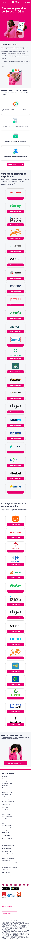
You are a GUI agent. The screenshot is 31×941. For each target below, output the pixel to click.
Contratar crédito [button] (15, 524)
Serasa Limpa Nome (6, 814)
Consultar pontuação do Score (8, 781)
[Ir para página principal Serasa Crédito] (15, 2)
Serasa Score (5, 812)
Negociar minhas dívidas (7, 783)
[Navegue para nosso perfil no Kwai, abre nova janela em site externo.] (28, 885)
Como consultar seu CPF (7, 853)
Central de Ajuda (5, 843)
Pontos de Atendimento (7, 838)
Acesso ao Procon (6, 908)
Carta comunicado (6, 860)
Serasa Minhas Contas (7, 827)
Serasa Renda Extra (6, 821)
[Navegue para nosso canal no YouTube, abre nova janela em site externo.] (11, 885)
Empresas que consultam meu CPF (9, 862)
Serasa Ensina (5, 823)
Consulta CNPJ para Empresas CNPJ (10, 867)
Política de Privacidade (7, 906)
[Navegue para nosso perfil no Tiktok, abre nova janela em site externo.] (7, 885)
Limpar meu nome (6, 778)
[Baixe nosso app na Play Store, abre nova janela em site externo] (15, 889)
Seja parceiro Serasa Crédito (8, 878)
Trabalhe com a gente (6, 913)
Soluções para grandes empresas (9, 799)
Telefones (4, 840)
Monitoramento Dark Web (7, 787)
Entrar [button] (28, 2)
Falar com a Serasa (6, 790)
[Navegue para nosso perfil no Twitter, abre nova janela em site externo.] (15, 885)
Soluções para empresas (7, 796)
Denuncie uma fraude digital (8, 845)
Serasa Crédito (5, 807)
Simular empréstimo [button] (15, 198)
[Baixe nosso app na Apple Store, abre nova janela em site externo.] (6, 889)
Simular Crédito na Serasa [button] (15, 164)
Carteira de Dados (6, 832)
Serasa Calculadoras (6, 818)
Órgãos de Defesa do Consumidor (9, 911)
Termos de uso (5, 869)
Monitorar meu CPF (6, 785)
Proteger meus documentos (8, 858)
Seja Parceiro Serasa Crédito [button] (15, 763)
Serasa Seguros (5, 830)
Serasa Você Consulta (7, 825)
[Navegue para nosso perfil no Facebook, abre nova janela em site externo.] (20, 885)
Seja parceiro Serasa (6, 875)
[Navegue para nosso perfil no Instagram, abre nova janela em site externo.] (3, 885)
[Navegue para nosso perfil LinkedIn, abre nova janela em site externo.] (24, 885)
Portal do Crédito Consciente (8, 856)
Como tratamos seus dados (8, 801)
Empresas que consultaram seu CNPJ (10, 865)
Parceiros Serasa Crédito (7, 792)
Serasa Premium (5, 809)
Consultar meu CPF (6, 776)
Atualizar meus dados (6, 794)
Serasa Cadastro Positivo (7, 816)
